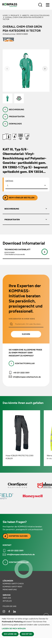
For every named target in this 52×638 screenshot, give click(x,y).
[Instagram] (4, 612)
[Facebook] (9, 612)
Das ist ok (27, 634)
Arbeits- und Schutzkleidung (35, 15)
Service (7, 595)
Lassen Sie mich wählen (14, 628)
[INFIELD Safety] (14, 496)
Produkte (15, 15)
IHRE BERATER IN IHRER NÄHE (22, 319)
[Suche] (40, 5)
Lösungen (8, 581)
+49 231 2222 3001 (21, 372)
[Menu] (47, 4)
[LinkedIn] (14, 612)
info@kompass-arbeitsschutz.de (27, 377)
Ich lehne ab (10, 634)
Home (5, 15)
